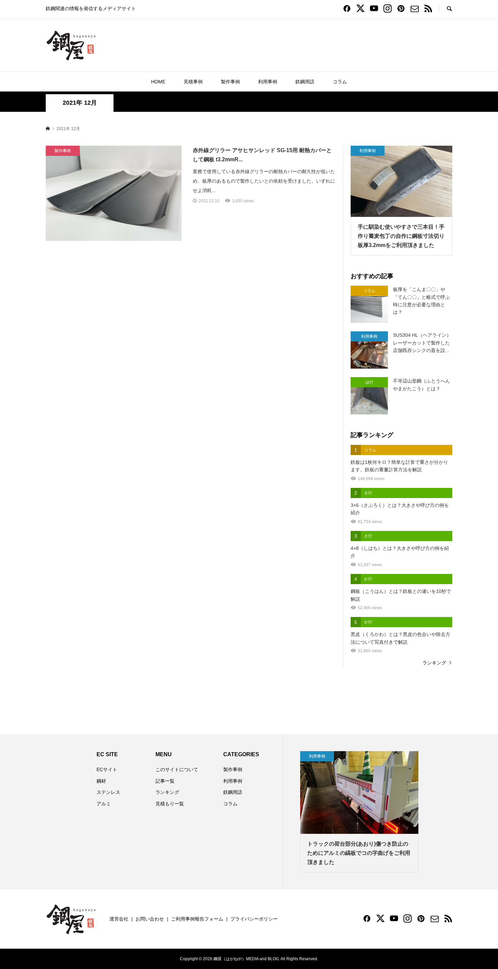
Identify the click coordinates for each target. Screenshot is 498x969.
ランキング (434, 662)
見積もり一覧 (169, 803)
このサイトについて (176, 769)
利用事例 (267, 81)
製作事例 (230, 81)
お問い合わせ (150, 919)
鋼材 (101, 781)
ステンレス (108, 792)
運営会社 (118, 919)
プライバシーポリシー (254, 919)
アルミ (104, 803)
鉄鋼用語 (304, 81)
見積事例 (193, 81)
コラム (340, 81)
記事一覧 (164, 781)
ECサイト (107, 769)
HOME (158, 81)
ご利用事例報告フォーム (197, 919)
